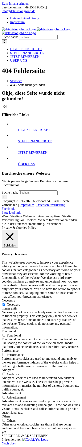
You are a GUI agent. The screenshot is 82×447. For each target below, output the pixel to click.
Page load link (11, 212)
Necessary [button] (8, 300)
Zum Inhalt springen (15, 3)
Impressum (27, 205)
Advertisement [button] (11, 393)
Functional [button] (9, 331)
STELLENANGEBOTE (35, 141)
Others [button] (6, 416)
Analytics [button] (8, 370)
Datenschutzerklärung (50, 205)
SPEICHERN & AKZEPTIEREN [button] (25, 436)
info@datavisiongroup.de (18, 11)
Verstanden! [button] (55, 224)
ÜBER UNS (26, 164)
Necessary (13, 304)
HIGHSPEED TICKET (34, 130)
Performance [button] (10, 350)
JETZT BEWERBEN (33, 152)
